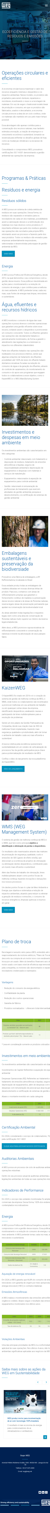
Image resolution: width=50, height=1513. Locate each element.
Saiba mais (8, 254)
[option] (25, 29)
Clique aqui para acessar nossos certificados (24, 1146)
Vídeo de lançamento (13, 769)
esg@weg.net (27, 1471)
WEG (6, 5)
